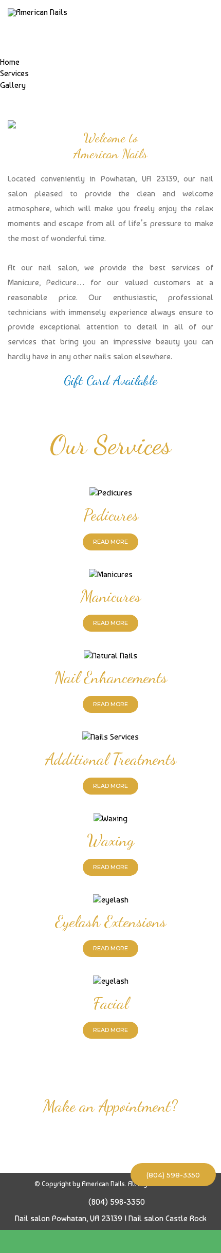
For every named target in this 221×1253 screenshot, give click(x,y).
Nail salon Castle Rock (167, 1218)
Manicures (111, 596)
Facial (110, 1003)
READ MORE (110, 541)
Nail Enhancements (110, 677)
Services (14, 73)
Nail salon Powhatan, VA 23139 (68, 1218)
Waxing (110, 840)
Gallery (13, 85)
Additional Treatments (110, 759)
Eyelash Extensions (110, 921)
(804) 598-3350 (173, 1175)
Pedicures (110, 515)
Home (10, 62)
